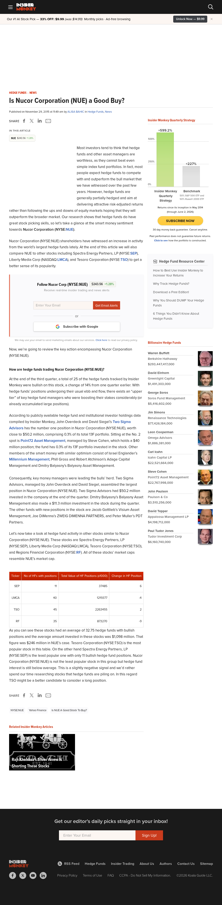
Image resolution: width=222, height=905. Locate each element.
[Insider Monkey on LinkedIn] (45, 875)
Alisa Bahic (76, 112)
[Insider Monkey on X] (24, 875)
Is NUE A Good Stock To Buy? (69, 710)
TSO (124, 259)
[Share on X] (32, 121)
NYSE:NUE (17, 710)
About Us (147, 863)
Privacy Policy (67, 875)
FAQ (111, 875)
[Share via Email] (48, 121)
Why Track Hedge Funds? (171, 283)
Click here (101, 340)
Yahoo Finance (37, 710)
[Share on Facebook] (25, 121)
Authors (166, 863)
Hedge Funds (17, 93)
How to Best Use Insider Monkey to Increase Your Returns (178, 273)
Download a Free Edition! (171, 292)
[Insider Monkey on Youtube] (34, 875)
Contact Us (186, 863)
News (33, 93)
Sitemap (206, 863)
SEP (133, 253)
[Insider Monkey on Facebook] (14, 875)
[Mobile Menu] (10, 7)
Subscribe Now (180, 220)
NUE (69, 229)
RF (78, 552)
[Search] (210, 7)
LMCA (62, 259)
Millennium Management (29, 459)
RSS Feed (71, 863)
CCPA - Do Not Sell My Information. (145, 875)
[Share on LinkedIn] (40, 121)
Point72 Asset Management (43, 440)
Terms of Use (92, 875)
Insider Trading (122, 863)
